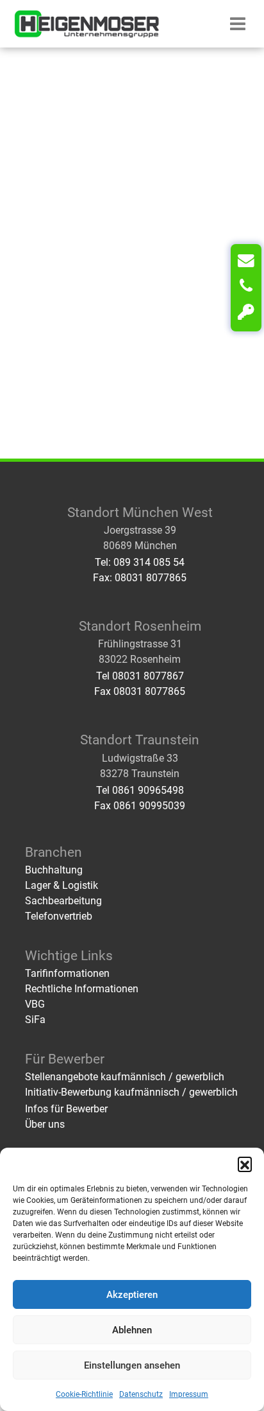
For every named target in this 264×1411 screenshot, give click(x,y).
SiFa (35, 1019)
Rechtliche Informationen (81, 989)
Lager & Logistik (61, 885)
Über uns (45, 1124)
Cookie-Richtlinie (84, 1394)
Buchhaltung (54, 870)
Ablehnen (132, 1330)
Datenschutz (141, 1394)
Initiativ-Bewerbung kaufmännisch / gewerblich (131, 1092)
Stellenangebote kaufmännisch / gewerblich (124, 1077)
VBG (35, 1004)
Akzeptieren (132, 1295)
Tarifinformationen (67, 973)
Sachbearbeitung (63, 901)
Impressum (188, 1394)
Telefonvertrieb (58, 916)
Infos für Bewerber (66, 1109)
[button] (244, 1163)
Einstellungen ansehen (132, 1365)
